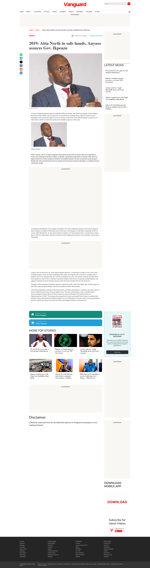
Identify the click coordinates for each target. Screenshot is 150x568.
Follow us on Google (81, 36)
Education (23, 554)
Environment (51, 543)
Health (50, 549)
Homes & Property (53, 551)
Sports (71, 12)
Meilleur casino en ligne (91, 564)
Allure (22, 541)
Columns (89, 12)
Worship (106, 556)
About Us (44, 564)
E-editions (37, 12)
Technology (107, 543)
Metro (54, 12)
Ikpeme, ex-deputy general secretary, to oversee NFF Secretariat (114, 80)
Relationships (80, 553)
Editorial (80, 12)
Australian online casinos (116, 564)
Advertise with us (52, 564)
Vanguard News (75, 4)
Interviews (79, 541)
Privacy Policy (67, 564)
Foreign (50, 547)
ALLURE (97, 12)
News (28, 12)
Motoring (78, 549)
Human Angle (52, 553)
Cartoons (106, 547)
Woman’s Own (108, 554)
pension (50, 556)
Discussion (23, 553)
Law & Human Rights (81, 545)
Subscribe (117, 352)
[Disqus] (65, 453)
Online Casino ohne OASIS (78, 564)
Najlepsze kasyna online (103, 564)
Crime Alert (23, 549)
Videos (105, 551)
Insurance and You (53, 554)
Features (50, 545)
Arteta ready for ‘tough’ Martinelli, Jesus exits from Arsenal (114, 89)
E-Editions (22, 556)
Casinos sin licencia (42, 565)
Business (63, 12)
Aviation (22, 543)
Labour (78, 543)
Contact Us (60, 564)
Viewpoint (107, 553)
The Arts (106, 545)
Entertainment (52, 541)
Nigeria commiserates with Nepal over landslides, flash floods (116, 98)
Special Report (80, 554)
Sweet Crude (107, 541)
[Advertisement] (66, 196)
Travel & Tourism (108, 549)
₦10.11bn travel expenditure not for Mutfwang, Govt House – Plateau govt (89, 376)
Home (21, 12)
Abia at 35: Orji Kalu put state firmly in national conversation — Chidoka (116, 106)
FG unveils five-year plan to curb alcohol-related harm (116, 71)
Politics (46, 12)
